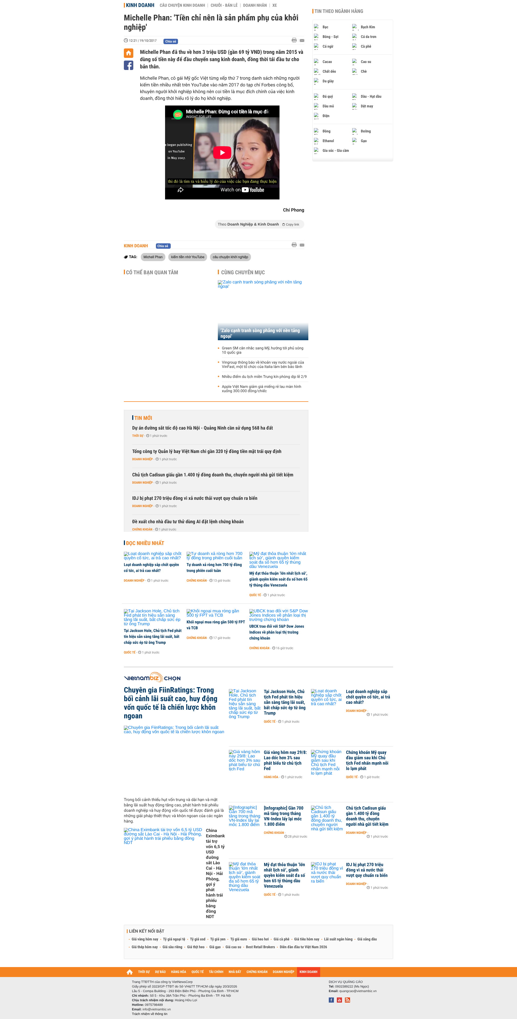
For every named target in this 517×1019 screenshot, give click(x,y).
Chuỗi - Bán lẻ (224, 5)
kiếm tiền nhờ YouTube (187, 256)
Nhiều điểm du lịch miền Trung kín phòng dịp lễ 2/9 (264, 377)
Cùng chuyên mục (243, 272)
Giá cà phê (281, 939)
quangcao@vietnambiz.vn (357, 991)
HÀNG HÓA (178, 972)
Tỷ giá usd (197, 939)
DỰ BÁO (160, 972)
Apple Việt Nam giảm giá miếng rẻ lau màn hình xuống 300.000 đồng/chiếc (261, 389)
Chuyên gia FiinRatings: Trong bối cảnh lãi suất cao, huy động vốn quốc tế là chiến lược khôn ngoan (170, 703)
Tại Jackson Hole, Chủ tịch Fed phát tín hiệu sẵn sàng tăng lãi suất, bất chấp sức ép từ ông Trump (152, 636)
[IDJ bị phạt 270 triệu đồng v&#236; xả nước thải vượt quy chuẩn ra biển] (327, 873)
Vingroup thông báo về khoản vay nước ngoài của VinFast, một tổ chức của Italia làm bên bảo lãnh (263, 364)
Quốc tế (255, 595)
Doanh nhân (255, 5)
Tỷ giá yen (218, 939)
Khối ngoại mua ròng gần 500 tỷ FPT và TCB (216, 625)
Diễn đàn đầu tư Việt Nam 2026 (303, 947)
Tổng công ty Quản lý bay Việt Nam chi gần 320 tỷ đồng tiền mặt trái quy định (206, 451)
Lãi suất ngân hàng (338, 939)
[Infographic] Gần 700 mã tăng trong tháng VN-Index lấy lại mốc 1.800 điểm (283, 816)
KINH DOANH (308, 972)
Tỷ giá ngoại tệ (174, 939)
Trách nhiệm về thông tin (149, 1014)
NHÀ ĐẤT (235, 972)
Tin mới (143, 418)
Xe (275, 5)
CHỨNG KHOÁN (257, 972)
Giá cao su (233, 947)
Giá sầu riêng (172, 947)
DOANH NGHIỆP (283, 972)
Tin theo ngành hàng (339, 11)
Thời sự (137, 436)
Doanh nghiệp (142, 459)
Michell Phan (153, 256)
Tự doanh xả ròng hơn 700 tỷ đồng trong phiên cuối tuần (214, 567)
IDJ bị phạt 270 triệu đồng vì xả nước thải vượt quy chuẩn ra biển (194, 498)
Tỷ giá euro (238, 939)
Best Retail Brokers (260, 947)
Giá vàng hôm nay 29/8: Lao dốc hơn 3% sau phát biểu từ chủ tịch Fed (285, 760)
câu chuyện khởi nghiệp (230, 256)
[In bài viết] (296, 40)
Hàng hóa (271, 777)
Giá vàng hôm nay (145, 939)
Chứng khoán (142, 529)
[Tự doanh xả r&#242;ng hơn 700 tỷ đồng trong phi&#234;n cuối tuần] (216, 556)
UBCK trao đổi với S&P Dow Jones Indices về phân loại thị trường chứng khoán (276, 632)
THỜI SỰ (144, 972)
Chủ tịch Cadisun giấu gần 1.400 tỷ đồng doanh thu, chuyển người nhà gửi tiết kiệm (212, 475)
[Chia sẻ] (128, 65)
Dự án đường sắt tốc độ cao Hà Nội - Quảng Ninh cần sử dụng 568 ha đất (202, 428)
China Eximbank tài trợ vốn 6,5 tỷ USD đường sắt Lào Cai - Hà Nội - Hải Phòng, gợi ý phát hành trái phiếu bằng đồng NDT (215, 873)
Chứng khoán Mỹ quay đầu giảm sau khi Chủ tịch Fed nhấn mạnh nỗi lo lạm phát (367, 760)
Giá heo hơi (260, 939)
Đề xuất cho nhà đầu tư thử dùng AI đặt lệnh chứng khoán (188, 522)
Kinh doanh (140, 5)
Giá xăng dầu (367, 939)
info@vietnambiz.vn (156, 1009)
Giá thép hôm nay (145, 947)
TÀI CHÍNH (216, 972)
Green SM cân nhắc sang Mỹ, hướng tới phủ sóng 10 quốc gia (262, 350)
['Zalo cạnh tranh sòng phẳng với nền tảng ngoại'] (263, 310)
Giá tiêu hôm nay (306, 939)
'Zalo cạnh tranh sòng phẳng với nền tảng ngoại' (260, 333)
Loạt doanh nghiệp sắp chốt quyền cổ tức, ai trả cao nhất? (151, 567)
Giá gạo (215, 947)
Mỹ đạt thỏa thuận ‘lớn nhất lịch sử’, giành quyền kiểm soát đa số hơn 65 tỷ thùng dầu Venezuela (278, 579)
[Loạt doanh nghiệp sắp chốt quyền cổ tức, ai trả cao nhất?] (153, 556)
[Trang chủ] (128, 53)
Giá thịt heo (195, 947)
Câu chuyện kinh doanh (182, 5)
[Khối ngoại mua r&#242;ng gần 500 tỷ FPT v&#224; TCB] (216, 613)
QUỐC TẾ (197, 972)
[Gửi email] (302, 40)
